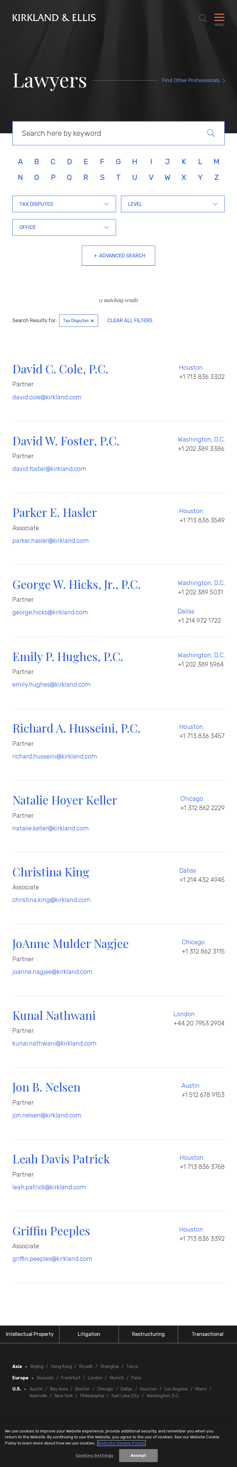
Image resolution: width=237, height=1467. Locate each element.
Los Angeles (176, 1389)
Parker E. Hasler (54, 512)
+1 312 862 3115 (203, 951)
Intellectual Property (30, 1334)
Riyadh (86, 1366)
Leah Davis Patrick (61, 1158)
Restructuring (148, 1334)
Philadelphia (92, 1395)
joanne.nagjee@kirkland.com (52, 971)
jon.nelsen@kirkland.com (46, 1115)
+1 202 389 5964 (201, 664)
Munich (117, 1378)
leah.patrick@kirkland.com (49, 1187)
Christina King (50, 871)
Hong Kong (61, 1366)
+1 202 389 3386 (201, 448)
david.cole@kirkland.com (46, 397)
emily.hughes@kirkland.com (51, 684)
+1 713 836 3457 (202, 736)
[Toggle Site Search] (203, 18)
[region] (118, 1444)
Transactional (207, 1334)
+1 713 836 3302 (202, 376)
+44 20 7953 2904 (199, 1023)
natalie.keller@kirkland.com (50, 828)
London (184, 1014)
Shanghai (109, 1366)
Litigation (89, 1334)
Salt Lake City (125, 1395)
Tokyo (132, 1366)
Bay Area (59, 1389)
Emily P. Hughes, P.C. (67, 656)
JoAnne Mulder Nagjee (70, 943)
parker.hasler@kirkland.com (50, 540)
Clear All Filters (129, 320)
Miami (201, 1389)
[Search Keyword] (216, 133)
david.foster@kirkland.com (49, 468)
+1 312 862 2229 (202, 808)
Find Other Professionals (191, 80)
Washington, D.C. (201, 439)
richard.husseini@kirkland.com (54, 756)
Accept (138, 1455)
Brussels (45, 1378)
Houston (191, 367)
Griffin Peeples (51, 1230)
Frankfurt (71, 1378)
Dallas (186, 611)
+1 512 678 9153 (203, 1095)
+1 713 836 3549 (202, 520)
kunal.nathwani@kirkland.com (54, 1043)
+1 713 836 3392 (202, 1238)
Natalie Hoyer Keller (64, 800)
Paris (136, 1378)
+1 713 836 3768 (202, 1166)
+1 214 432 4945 (202, 879)
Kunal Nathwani (54, 1015)
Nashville (38, 1395)
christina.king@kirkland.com (51, 900)
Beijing (37, 1366)
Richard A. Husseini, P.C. (76, 728)
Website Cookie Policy (121, 1443)
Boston (82, 1389)
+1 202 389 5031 (200, 592)
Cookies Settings (95, 1455)
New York (64, 1395)
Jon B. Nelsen (46, 1087)
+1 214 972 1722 (199, 620)
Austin (190, 1085)
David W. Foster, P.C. (65, 440)
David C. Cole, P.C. (60, 368)
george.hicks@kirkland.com (50, 612)
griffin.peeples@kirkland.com (52, 1258)
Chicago (191, 798)
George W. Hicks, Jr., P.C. (76, 584)
